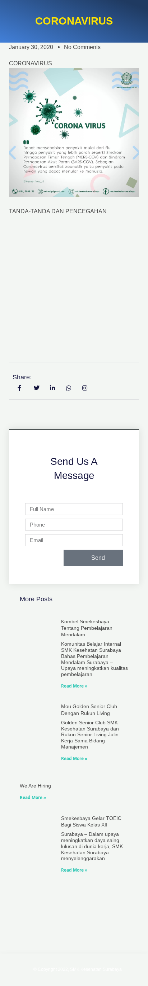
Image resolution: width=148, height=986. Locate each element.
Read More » (74, 686)
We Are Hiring (35, 786)
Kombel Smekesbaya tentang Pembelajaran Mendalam (86, 628)
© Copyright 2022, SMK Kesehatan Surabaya (77, 969)
